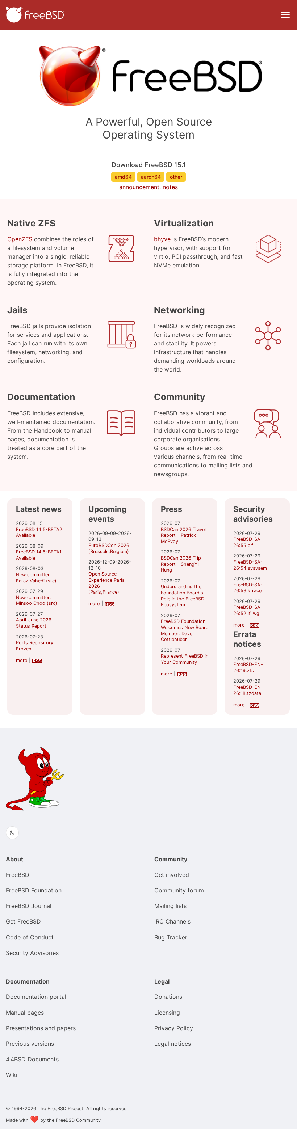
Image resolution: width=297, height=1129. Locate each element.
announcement (139, 187)
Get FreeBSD (23, 921)
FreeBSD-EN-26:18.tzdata (248, 690)
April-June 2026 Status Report (33, 623)
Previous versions (30, 1043)
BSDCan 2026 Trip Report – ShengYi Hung (181, 564)
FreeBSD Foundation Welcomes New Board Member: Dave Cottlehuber (185, 630)
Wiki (11, 1074)
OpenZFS (19, 239)
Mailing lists (170, 905)
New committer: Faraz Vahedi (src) (36, 577)
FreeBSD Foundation (34, 890)
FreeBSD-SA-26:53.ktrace (248, 588)
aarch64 (151, 177)
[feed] (37, 661)
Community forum (179, 890)
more (21, 660)
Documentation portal (36, 996)
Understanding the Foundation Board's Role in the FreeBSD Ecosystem (182, 595)
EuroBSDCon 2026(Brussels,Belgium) (108, 548)
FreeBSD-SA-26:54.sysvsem (250, 565)
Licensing (167, 1012)
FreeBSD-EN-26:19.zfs (248, 667)
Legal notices (172, 1043)
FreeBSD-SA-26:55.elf (248, 542)
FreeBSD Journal (28, 905)
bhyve (162, 239)
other (176, 177)
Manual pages (25, 1012)
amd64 (123, 177)
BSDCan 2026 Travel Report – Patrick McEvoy (183, 535)
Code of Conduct (30, 937)
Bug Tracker (170, 937)
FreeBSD (17, 874)
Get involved (171, 874)
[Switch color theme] (12, 832)
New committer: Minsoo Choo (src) (36, 600)
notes (170, 187)
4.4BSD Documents (32, 1059)
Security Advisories (32, 952)
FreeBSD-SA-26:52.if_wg (248, 610)
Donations (168, 996)
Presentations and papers (41, 1028)
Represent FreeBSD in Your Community (184, 659)
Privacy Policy (173, 1028)
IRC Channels (172, 921)
